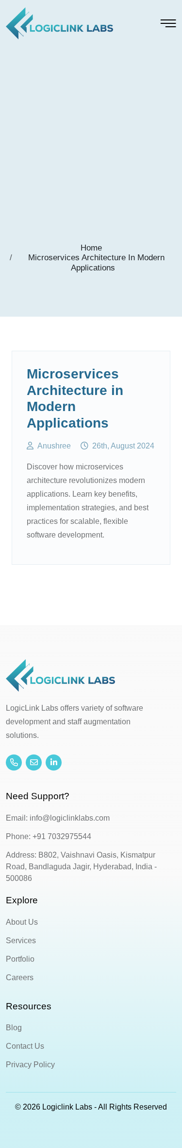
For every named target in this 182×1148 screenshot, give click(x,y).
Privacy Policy (30, 1064)
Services (21, 940)
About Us (22, 922)
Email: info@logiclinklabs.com (58, 818)
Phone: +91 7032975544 (48, 836)
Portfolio (20, 959)
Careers (19, 977)
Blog (14, 1027)
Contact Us (25, 1046)
